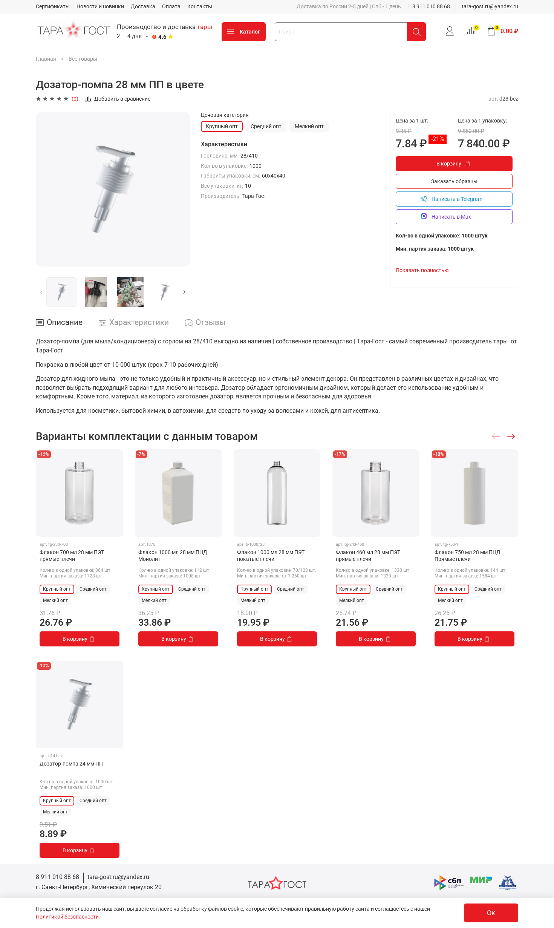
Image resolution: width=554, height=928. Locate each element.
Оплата (171, 6)
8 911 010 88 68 (431, 6)
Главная (46, 59)
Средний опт (266, 126)
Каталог (250, 32)
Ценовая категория (225, 115)
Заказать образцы (454, 181)
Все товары (83, 59)
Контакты (199, 6)
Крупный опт (222, 126)
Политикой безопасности (67, 917)
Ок (491, 913)
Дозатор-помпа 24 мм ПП (71, 764)
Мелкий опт (309, 126)
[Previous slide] (46, 189)
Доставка (143, 6)
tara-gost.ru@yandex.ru (490, 6)
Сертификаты (53, 6)
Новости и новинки (100, 6)
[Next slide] (180, 189)
